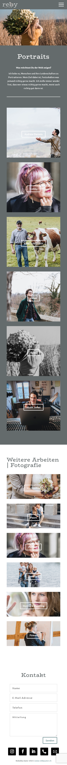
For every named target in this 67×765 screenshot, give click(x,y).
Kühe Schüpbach (33, 243)
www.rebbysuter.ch (43, 760)
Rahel (33, 352)
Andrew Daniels (33, 134)
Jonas (33, 298)
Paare (33, 517)
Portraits (33, 547)
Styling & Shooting (33, 605)
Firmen (34, 635)
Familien (33, 576)
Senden (50, 740)
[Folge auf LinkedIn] (33, 751)
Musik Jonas (33, 407)
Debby (33, 188)
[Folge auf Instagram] (12, 751)
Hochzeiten (33, 488)
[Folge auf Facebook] (23, 751)
